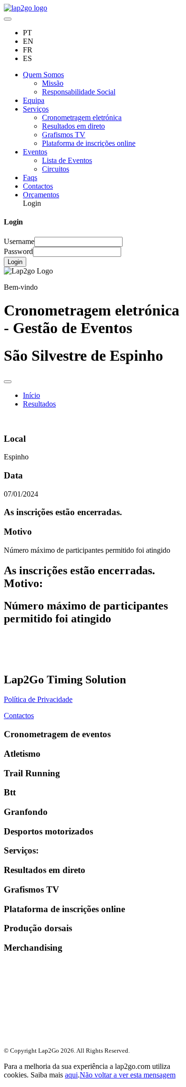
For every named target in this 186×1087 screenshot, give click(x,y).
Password (18, 251)
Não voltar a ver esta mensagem (128, 1075)
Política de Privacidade (38, 699)
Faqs (30, 177)
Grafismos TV (63, 135)
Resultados (39, 404)
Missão (52, 83)
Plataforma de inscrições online (88, 143)
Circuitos (55, 169)
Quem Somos (43, 75)
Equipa (33, 100)
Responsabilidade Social (78, 92)
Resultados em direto (73, 126)
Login (15, 261)
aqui (71, 1075)
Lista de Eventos (67, 160)
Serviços (36, 109)
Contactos (38, 186)
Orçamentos (41, 195)
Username (19, 241)
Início (31, 395)
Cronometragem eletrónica (82, 117)
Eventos (35, 152)
